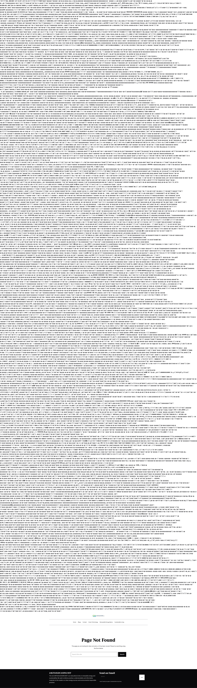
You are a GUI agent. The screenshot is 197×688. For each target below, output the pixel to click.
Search (122, 654)
